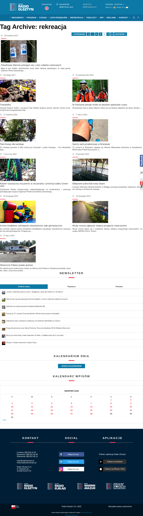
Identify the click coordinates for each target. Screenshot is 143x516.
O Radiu (43, 18)
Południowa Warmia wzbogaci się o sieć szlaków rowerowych (31, 65)
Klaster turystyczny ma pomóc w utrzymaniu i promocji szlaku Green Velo (34, 184)
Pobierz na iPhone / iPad (115, 469)
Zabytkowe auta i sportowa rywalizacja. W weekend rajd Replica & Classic (33, 321)
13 (71, 407)
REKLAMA (111, 18)
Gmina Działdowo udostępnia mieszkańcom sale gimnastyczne (31, 225)
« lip (4, 420)
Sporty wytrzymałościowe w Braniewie (91, 144)
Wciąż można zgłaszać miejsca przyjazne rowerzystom (99, 225)
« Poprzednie (79, 34)
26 (52, 414)
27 (71, 414)
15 (111, 407)
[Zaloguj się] (138, 17)
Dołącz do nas (73, 454)
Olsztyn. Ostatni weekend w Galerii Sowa (21, 342)
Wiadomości (18, 18)
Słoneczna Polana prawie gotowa (16, 265)
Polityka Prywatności (71, 515)
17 (12, 410)
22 (111, 410)
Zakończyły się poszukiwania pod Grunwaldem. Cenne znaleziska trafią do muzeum (37, 299)
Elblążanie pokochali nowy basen (88, 183)
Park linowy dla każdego (12, 144)
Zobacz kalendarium (71, 366)
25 (32, 414)
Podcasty (91, 18)
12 (52, 407)
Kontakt (123, 18)
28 (91, 414)
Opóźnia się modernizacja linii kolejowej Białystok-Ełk (25, 306)
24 (12, 414)
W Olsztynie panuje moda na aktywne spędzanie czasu (99, 104)
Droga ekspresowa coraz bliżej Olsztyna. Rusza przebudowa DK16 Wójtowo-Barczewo (38, 328)
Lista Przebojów (58, 18)
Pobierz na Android (114, 462)
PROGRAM (31, 18)
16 (131, 407)
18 (32, 410)
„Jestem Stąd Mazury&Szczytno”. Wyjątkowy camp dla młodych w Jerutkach (34, 292)
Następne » (120, 34)
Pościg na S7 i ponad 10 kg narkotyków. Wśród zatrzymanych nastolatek (32, 313)
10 (12, 407)
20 (71, 410)
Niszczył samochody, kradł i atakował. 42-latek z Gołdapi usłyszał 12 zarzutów (35, 335)
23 (131, 410)
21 (91, 410)
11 (32, 407)
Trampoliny (5, 104)
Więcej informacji (86, 512)
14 (91, 407)
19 (52, 410)
